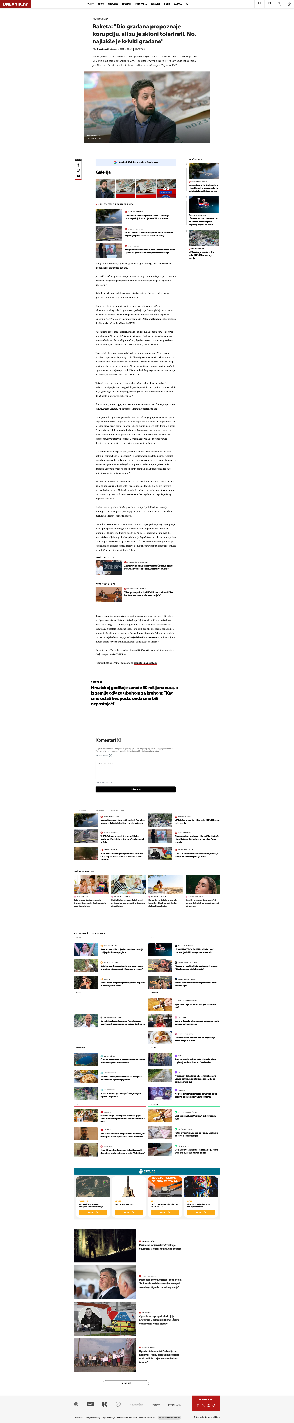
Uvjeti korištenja (108, 1418)
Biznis (167, 4)
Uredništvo (78, 1418)
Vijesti (91, 4)
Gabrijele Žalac (152, 633)
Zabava (178, 4)
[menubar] (289, 4)
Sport (101, 4)
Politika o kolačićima (147, 1418)
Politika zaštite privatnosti (127, 1418)
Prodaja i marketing (92, 1418)
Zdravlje (155, 4)
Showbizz (113, 4)
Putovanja (141, 4)
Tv (187, 4)
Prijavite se (136, 789)
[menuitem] (289, 4)
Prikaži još (126, 1383)
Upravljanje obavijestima (171, 1417)
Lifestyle (126, 4)
